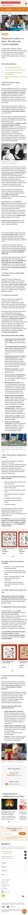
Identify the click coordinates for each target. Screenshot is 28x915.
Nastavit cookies (7, 892)
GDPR (2, 890)
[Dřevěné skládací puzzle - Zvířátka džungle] (9, 652)
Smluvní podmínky (5, 911)
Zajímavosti (5, 34)
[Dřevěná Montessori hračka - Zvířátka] (9, 539)
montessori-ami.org (13, 163)
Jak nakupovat (4, 888)
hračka (10, 566)
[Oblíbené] (20, 9)
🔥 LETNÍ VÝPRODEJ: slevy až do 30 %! (11, 2)
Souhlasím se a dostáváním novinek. (13, 837)
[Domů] (1, 13)
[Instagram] (25, 855)
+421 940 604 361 (6, 852)
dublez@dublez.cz (6, 856)
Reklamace (3, 883)
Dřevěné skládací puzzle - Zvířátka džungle (8, 662)
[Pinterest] (25, 858)
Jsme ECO (3, 886)
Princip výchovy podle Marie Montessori (15, 70)
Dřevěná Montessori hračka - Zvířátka (9, 549)
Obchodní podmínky (5, 885)
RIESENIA (22, 904)
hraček (8, 464)
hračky (15, 126)
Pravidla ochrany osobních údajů (8, 910)
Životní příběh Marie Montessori (13, 67)
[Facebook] (25, 852)
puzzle (14, 611)
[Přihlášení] (23, 9)
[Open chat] (24, 911)
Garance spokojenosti (5, 879)
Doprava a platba (4, 881)
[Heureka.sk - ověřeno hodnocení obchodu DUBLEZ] (3, 896)
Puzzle (6, 406)
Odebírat (22, 833)
